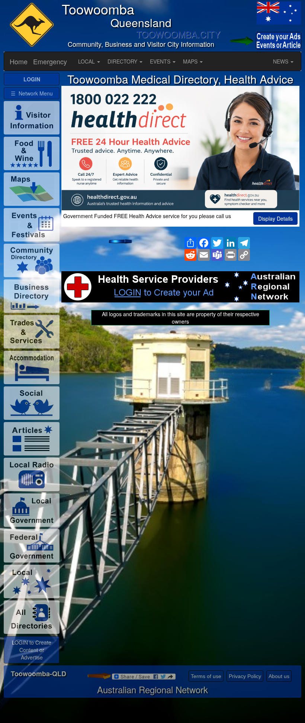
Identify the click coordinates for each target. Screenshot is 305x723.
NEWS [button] (281, 61)
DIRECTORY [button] (123, 61)
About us (279, 676)
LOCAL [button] (87, 61)
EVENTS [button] (161, 61)
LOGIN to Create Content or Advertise (31, 650)
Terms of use (206, 676)
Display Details (275, 218)
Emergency (50, 61)
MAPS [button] (191, 61)
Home (19, 61)
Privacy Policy (245, 676)
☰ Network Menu (32, 93)
